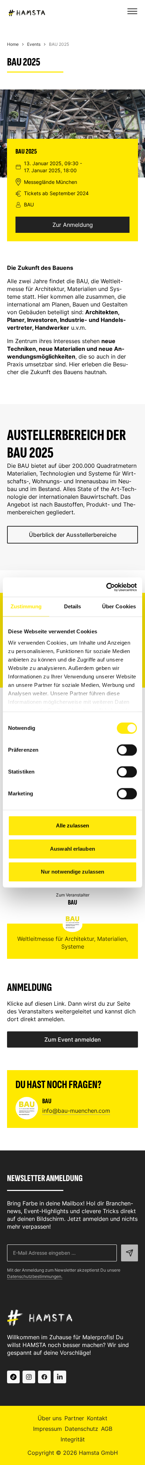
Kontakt (97, 1418)
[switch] (127, 750)
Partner (74, 1418)
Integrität (73, 1439)
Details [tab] (72, 606)
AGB (106, 1428)
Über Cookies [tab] (119, 606)
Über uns (50, 1418)
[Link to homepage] (26, 12)
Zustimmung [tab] (26, 606)
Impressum (47, 1428)
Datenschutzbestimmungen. (34, 1276)
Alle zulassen (72, 825)
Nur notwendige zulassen (72, 872)
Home (13, 44)
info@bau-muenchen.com (76, 1110)
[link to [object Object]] (13, 1376)
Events (33, 44)
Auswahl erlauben (72, 849)
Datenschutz (81, 1428)
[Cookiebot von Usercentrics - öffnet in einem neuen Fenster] (106, 587)
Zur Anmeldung (72, 224)
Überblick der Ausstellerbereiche (72, 534)
